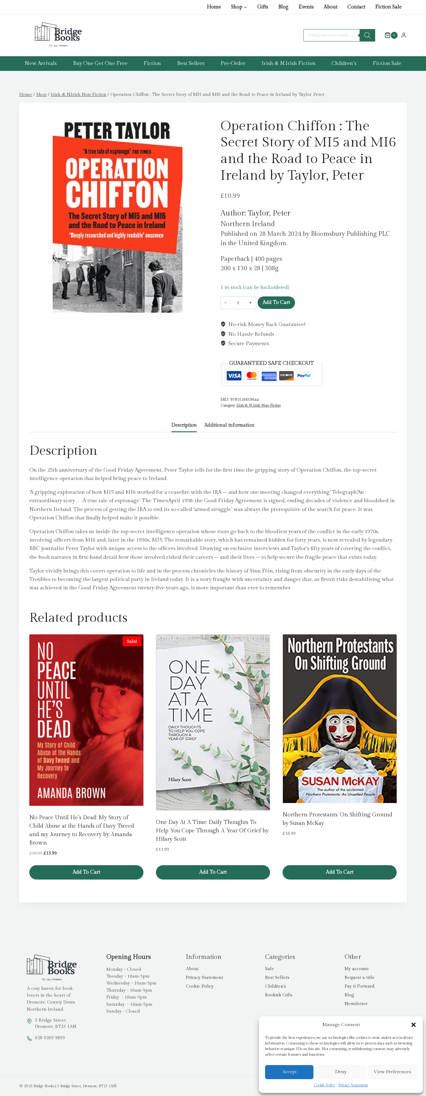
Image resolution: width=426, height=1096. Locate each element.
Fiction (152, 63)
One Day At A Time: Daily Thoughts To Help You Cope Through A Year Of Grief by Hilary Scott (212, 830)
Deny (340, 1071)
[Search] (367, 35)
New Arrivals (41, 63)
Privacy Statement (353, 1085)
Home (214, 7)
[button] (413, 1025)
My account (357, 968)
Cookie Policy (324, 1085)
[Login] (404, 35)
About (330, 7)
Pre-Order (232, 63)
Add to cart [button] (86, 872)
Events (306, 7)
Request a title (360, 977)
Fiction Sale (388, 7)
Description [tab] (184, 425)
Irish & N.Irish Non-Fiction (258, 405)
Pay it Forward (359, 986)
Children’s (344, 63)
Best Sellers (191, 63)
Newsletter (356, 1003)
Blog (283, 7)
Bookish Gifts (279, 995)
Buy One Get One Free (100, 63)
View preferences (392, 1071)
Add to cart (276, 302)
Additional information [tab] (229, 425)
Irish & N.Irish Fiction (289, 63)
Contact (356, 7)
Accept (289, 1071)
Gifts (262, 7)
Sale (269, 968)
